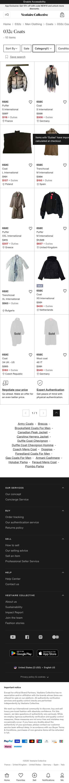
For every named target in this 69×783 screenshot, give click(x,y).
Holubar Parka (18, 462)
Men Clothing (33, 24)
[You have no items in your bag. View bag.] (62, 14)
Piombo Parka (34, 466)
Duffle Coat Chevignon (32, 441)
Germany (47, 764)
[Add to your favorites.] (30, 102)
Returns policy (14, 528)
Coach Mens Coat (25, 449)
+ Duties (12, 117)
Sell (8, 539)
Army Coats (25, 424)
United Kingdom (20, 764)
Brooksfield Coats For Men (32, 428)
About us (11, 602)
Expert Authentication (50, 390)
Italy (63, 764)
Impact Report (14, 612)
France (7, 764)
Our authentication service (22, 522)
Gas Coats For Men (18, 458)
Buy (7, 510)
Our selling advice (16, 551)
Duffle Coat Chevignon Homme (33, 445)
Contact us (12, 584)
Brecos (43, 424)
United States (35, 764)
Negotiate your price (15, 390)
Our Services (14, 488)
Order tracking (14, 517)
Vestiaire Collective (20, 595)
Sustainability (13, 607)
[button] (62, 14)
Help (8, 572)
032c (18, 24)
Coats (49, 24)
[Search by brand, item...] (6, 15)
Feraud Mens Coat (44, 462)
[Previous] (26, 413)
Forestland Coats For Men (32, 454)
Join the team (14, 618)
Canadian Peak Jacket (33, 432)
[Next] (43, 413)
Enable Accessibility (34, 2)
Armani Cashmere (48, 458)
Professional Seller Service (22, 561)
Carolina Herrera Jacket (33, 437)
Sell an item (12, 556)
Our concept (13, 494)
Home (7, 24)
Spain (56, 764)
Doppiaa (46, 449)
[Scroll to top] (56, 413)
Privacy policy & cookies (33, 676)
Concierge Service (17, 499)
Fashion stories (14, 623)
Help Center (12, 579)
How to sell (12, 545)
